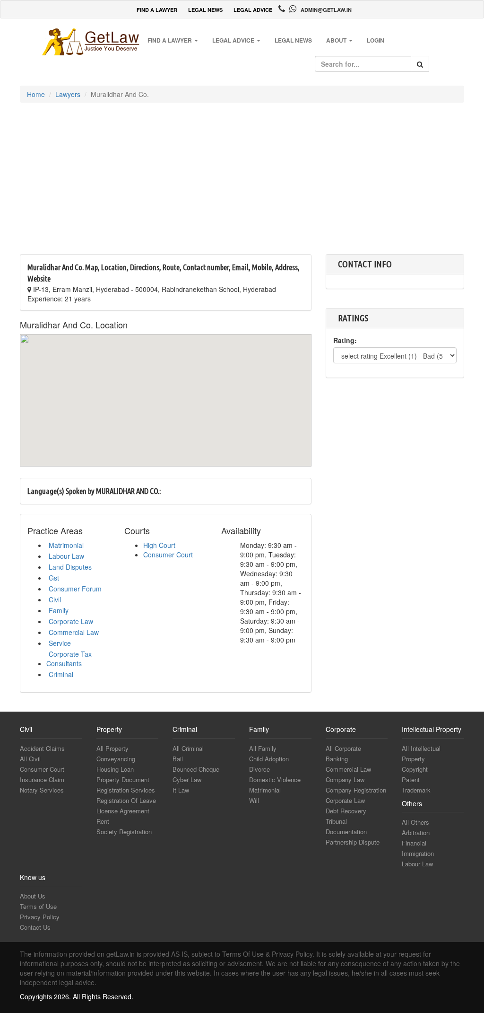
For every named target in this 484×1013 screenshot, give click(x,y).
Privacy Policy (40, 916)
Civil (55, 599)
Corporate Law (71, 621)
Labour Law (66, 556)
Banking (337, 758)
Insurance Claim (42, 779)
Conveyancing (115, 758)
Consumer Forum (75, 588)
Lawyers (67, 94)
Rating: (345, 340)
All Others (415, 822)
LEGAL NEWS (205, 9)
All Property (112, 748)
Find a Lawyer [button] (170, 40)
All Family (263, 748)
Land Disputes (70, 567)
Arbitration (416, 832)
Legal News (293, 40)
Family (59, 610)
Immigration (418, 853)
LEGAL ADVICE (252, 9)
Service (60, 643)
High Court (159, 545)
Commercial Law (74, 632)
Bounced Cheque (196, 769)
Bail (178, 758)
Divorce (259, 769)
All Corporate (343, 748)
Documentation (346, 831)
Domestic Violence (275, 779)
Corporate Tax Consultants (69, 658)
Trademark (416, 789)
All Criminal (188, 748)
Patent (411, 779)
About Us (32, 895)
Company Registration (356, 789)
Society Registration (124, 831)
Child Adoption (269, 758)
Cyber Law (187, 779)
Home (36, 94)
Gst (54, 577)
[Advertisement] (242, 183)
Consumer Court (168, 554)
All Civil (30, 758)
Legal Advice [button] (234, 40)
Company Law (345, 779)
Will (254, 800)
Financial (414, 842)
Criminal (61, 674)
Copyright (415, 769)
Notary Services (42, 789)
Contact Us (35, 927)
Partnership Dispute (353, 841)
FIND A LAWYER (157, 9)
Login (375, 40)
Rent (102, 821)
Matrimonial (66, 545)
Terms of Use (38, 906)
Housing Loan (115, 769)
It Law (181, 789)
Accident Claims (42, 748)
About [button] (337, 40)
